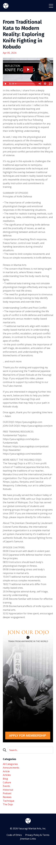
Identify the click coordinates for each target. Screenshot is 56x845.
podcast (7, 793)
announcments (11, 767)
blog (5, 778)
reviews (7, 797)
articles (7, 775)
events (6, 786)
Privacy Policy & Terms (37, 835)
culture (7, 782)
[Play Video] (5, 83)
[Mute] (39, 83)
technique (8, 800)
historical (8, 789)
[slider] (26, 83)
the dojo (8, 804)
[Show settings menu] (45, 83)
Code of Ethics (14, 835)
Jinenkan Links (28, 838)
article (6, 771)
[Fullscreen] (50, 83)
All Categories (10, 764)
